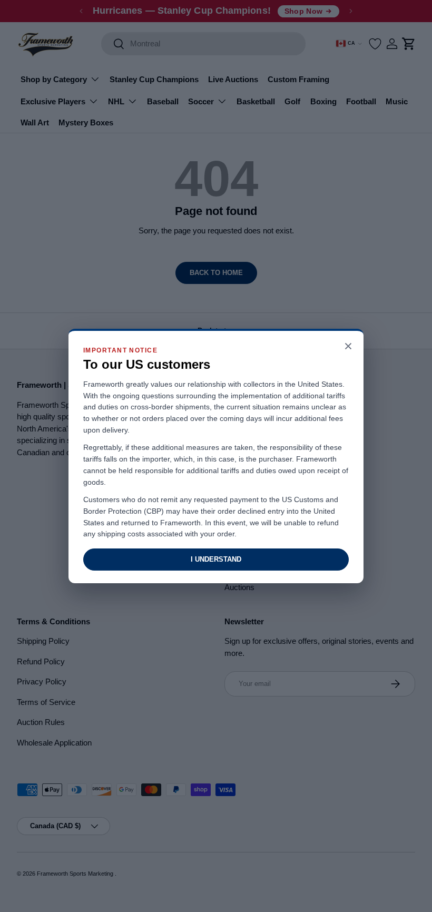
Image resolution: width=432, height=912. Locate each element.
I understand (216, 559)
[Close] (348, 347)
